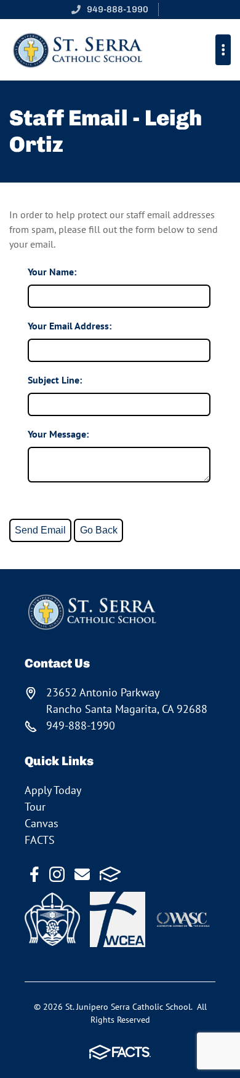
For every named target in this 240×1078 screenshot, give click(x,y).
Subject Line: (55, 380)
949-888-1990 (117, 9)
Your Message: (58, 434)
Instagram (57, 874)
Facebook (34, 874)
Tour (35, 807)
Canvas (41, 823)
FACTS (40, 840)
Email (82, 874)
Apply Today (53, 790)
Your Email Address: (69, 326)
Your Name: (52, 272)
